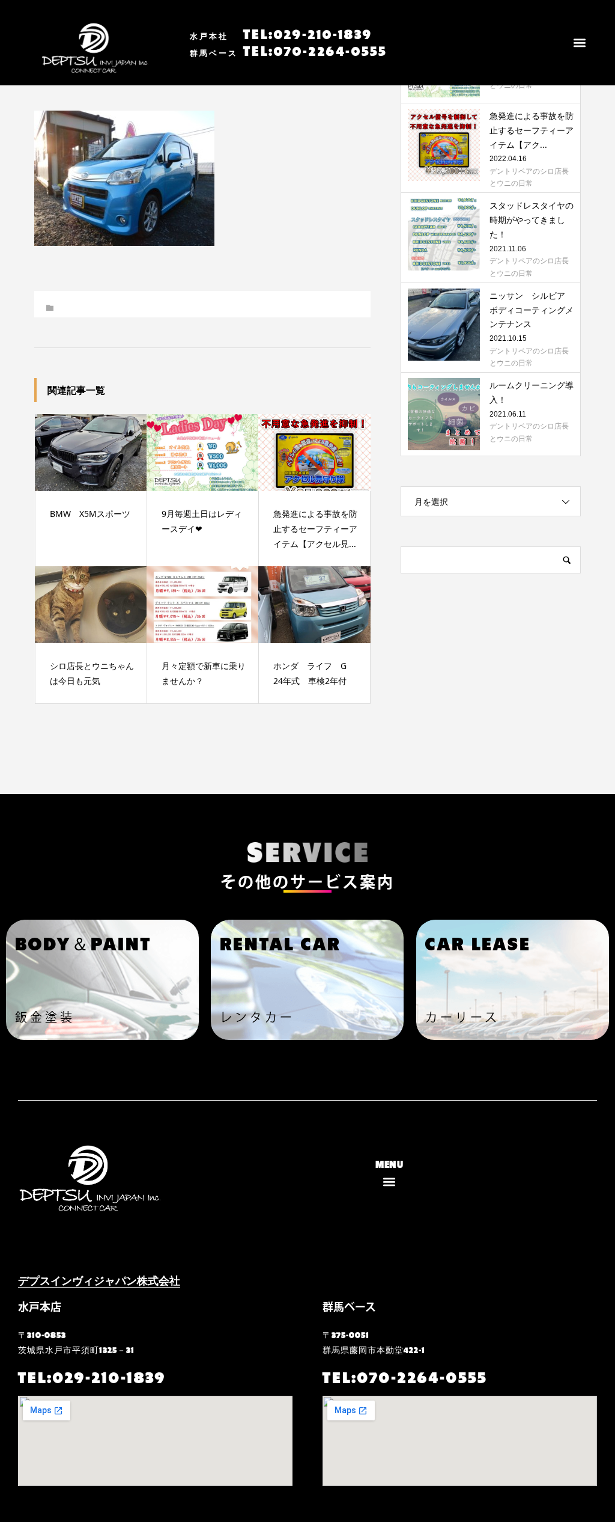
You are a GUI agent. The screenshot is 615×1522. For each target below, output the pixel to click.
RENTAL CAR (280, 942)
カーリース (462, 1017)
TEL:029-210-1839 (281, 33)
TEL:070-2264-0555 (288, 50)
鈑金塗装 (45, 1017)
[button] (580, 43)
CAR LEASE (478, 942)
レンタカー (257, 1017)
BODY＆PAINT (83, 942)
